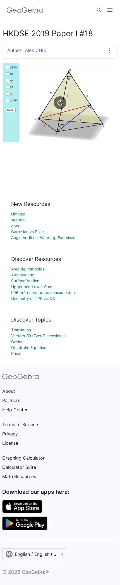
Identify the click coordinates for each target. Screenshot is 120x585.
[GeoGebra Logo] (25, 10)
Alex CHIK (35, 50)
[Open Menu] (110, 10)
